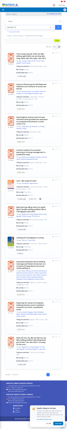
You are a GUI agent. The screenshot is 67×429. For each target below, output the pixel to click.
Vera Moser (25, 183)
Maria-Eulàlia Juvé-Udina (29, 271)
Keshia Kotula (26, 91)
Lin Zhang (41, 126)
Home (8, 14)
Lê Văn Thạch (40, 61)
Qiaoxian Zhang (21, 128)
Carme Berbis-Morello (40, 275)
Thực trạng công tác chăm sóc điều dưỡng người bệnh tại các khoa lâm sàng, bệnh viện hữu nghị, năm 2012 (31, 56)
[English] (64, 1)
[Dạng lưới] (59, 47)
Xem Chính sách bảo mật (44, 419)
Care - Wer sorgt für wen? (26, 181)
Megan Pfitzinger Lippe (35, 93)
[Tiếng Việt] (62, 1)
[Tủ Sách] (54, 5)
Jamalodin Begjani (27, 312)
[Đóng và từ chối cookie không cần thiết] (62, 408)
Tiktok (17, 410)
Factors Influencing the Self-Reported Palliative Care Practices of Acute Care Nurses (31, 86)
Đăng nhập (62, 5)
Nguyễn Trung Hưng (38, 349)
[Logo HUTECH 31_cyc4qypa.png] (10, 5)
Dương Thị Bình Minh (28, 61)
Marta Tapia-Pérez (41, 273)
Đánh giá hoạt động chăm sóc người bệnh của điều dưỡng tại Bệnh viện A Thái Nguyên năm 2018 (31, 209)
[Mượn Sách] (64, 9)
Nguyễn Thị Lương (27, 347)
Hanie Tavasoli (21, 316)
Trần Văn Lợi (36, 216)
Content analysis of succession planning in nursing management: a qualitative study (31, 152)
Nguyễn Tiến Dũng (26, 349)
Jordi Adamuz (42, 271)
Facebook (18, 408)
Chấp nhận (58, 423)
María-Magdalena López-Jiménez (33, 279)
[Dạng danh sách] (54, 47)
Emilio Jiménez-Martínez (24, 275)
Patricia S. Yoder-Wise (28, 240)
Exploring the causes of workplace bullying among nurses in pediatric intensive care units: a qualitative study (30, 306)
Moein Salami (42, 314)
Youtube (17, 412)
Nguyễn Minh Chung (40, 214)
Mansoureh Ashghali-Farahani (31, 157)
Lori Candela (35, 91)
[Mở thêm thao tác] (59, 53)
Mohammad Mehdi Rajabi (29, 314)
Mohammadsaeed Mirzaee (29, 159)
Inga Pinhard (34, 183)
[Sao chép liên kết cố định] (56, 53)
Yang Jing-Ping (26, 126)
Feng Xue (34, 126)
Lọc (58, 40)
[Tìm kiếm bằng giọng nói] (50, 27)
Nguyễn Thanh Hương (23, 63)
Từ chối (48, 423)
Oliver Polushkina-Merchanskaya (26, 277)
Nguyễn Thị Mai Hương (23, 216)
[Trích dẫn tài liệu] (53, 53)
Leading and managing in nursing (30, 238)
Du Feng (24, 93)
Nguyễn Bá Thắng (27, 214)
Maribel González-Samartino (25, 273)
